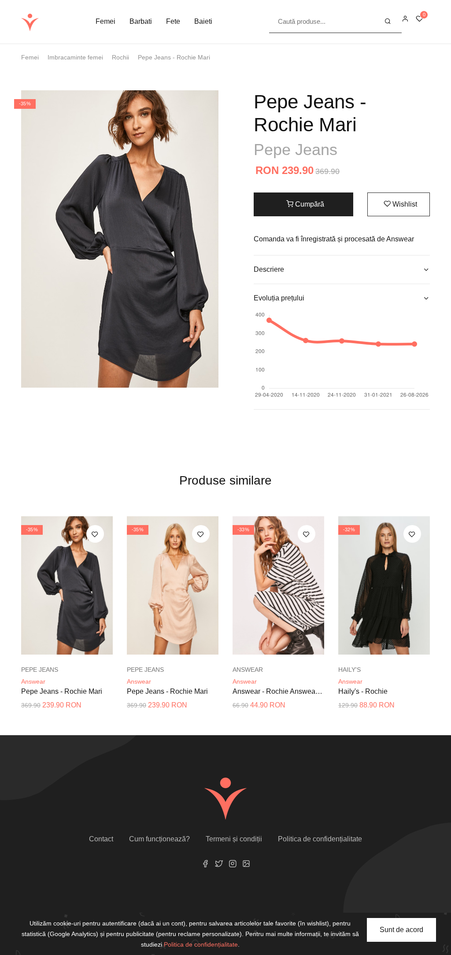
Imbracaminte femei (75, 57)
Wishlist (404, 204)
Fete (173, 21)
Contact (101, 839)
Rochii (120, 57)
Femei (105, 21)
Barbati (140, 21)
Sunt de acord (401, 929)
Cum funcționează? (159, 839)
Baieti (203, 21)
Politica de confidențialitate (320, 839)
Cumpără (308, 204)
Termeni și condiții (234, 839)
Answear (33, 681)
